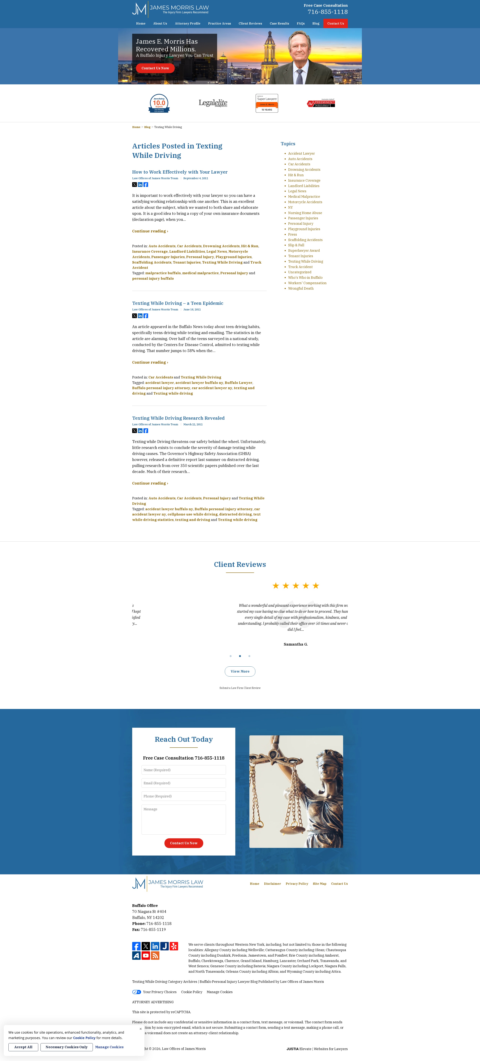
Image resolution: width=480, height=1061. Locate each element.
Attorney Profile (187, 23)
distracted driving (235, 514)
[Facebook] (136, 946)
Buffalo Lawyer (238, 383)
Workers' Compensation (307, 283)
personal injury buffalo (153, 278)
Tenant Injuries (187, 262)
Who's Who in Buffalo (305, 277)
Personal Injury (200, 257)
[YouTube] (146, 955)
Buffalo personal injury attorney (161, 388)
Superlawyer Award (304, 250)
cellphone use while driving (193, 514)
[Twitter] (146, 946)
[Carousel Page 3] (249, 656)
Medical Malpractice (304, 196)
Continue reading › (150, 231)
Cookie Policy (191, 992)
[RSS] (155, 955)
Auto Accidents (162, 246)
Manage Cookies (220, 992)
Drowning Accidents (221, 246)
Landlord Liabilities (187, 251)
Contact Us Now (155, 68)
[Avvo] (136, 955)
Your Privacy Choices (160, 992)
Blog (316, 23)
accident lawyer (159, 383)
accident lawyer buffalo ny (199, 383)
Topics (288, 144)
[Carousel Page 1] (230, 656)
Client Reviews (250, 23)
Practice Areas (219, 23)
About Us (160, 23)
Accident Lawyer (301, 153)
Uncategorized (299, 272)
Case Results (279, 23)
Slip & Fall (296, 245)
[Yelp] (174, 946)
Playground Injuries (234, 257)
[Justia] (164, 946)
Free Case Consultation (326, 5)
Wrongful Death (301, 288)
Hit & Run (249, 246)
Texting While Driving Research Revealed (178, 418)
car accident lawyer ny (212, 388)
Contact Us (335, 23)
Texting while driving (173, 393)
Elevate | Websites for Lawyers (317, 1049)
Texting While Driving (222, 262)
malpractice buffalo (163, 273)
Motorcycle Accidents (305, 202)
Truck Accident (300, 267)
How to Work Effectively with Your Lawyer (180, 172)
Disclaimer (272, 884)
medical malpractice (200, 273)
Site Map (319, 884)
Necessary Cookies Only (67, 1047)
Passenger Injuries (168, 257)
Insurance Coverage (150, 251)
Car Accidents (189, 246)
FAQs (301, 23)
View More (240, 671)
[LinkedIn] (155, 946)
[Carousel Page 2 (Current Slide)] (240, 656)
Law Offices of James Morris (184, 1049)
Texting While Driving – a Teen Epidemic (177, 303)
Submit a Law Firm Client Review (240, 688)
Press (292, 234)
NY (290, 207)
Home (141, 23)
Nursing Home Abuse (305, 213)
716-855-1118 (328, 12)
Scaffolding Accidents (151, 262)
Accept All (23, 1047)
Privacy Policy (297, 884)
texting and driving (192, 520)
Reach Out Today (184, 739)
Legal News (216, 251)
